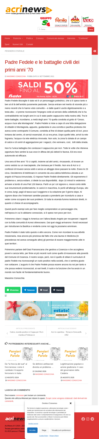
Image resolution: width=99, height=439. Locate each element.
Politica (29, 38)
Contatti (29, 44)
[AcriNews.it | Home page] (29, 10)
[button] (70, 403)
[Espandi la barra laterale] (95, 51)
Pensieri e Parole (14, 51)
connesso (20, 395)
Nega (44, 430)
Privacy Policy (54, 436)
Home (7, 38)
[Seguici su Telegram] (92, 419)
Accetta (32, 430)
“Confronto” (83, 38)
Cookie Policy (43, 436)
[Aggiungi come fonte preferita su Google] (18, 296)
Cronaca (39, 38)
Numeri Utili (18, 44)
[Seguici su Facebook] (83, 419)
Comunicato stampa (55, 38)
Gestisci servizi (33, 423)
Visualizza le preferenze (61, 430)
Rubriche (17, 38)
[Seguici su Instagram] (88, 419)
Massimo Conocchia (16, 76)
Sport (7, 44)
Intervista (71, 38)
